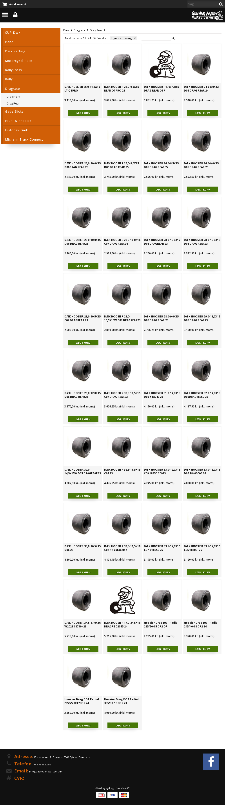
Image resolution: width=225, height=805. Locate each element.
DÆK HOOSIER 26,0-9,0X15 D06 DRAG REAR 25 (201, 165)
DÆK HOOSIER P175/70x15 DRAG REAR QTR (161, 88)
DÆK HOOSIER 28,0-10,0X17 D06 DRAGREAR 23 (162, 242)
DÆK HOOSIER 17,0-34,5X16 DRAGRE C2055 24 (122, 624)
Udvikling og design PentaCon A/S (112, 788)
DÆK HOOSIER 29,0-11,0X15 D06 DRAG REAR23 (202, 318)
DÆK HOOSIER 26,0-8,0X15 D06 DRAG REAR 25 (121, 165)
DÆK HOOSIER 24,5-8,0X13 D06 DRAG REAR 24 (201, 88)
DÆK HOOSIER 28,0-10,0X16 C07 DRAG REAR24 (122, 242)
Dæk (66, 30)
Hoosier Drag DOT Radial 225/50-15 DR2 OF (161, 624)
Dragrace (79, 30)
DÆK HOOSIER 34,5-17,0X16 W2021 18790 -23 (82, 624)
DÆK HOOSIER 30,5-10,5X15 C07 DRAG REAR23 (122, 395)
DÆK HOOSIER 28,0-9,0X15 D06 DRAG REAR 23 (161, 318)
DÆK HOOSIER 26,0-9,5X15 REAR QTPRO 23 (121, 88)
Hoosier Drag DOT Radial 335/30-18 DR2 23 (121, 701)
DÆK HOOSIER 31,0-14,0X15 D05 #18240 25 (162, 395)
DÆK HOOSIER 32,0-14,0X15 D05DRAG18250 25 (202, 395)
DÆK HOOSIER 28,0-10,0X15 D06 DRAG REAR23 (82, 242)
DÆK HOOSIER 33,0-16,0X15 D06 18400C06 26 (202, 471)
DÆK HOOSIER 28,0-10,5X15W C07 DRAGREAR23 (122, 318)
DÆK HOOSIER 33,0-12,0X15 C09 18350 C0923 (162, 471)
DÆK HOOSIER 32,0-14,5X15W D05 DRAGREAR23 (82, 471)
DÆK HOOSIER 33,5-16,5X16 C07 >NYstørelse (122, 548)
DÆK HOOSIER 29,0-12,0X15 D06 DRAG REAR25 (82, 395)
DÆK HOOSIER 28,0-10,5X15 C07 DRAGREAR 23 (82, 318)
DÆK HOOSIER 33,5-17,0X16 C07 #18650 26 (162, 548)
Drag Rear (96, 30)
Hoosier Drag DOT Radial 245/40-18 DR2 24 (201, 624)
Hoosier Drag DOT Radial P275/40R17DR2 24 (81, 701)
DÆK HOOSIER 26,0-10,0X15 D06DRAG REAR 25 (82, 165)
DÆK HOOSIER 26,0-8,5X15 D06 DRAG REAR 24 (161, 165)
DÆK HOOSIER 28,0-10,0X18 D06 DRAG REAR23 (202, 242)
